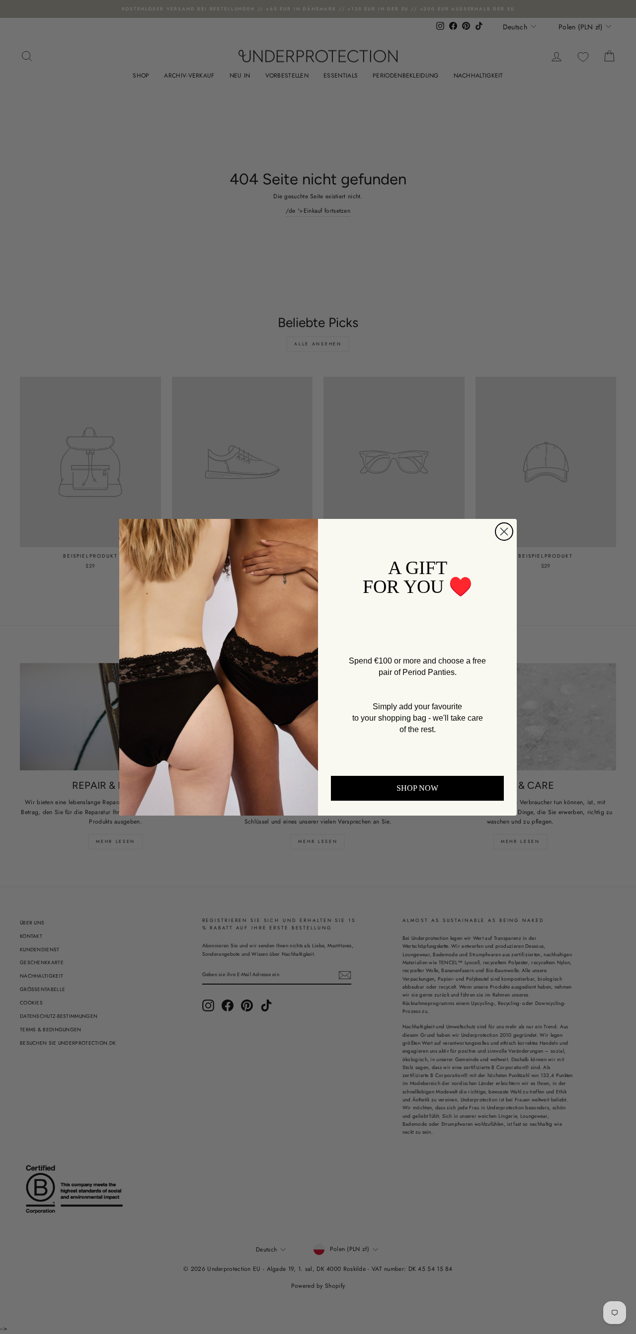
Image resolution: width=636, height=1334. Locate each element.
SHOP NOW (417, 788)
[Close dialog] (504, 531)
